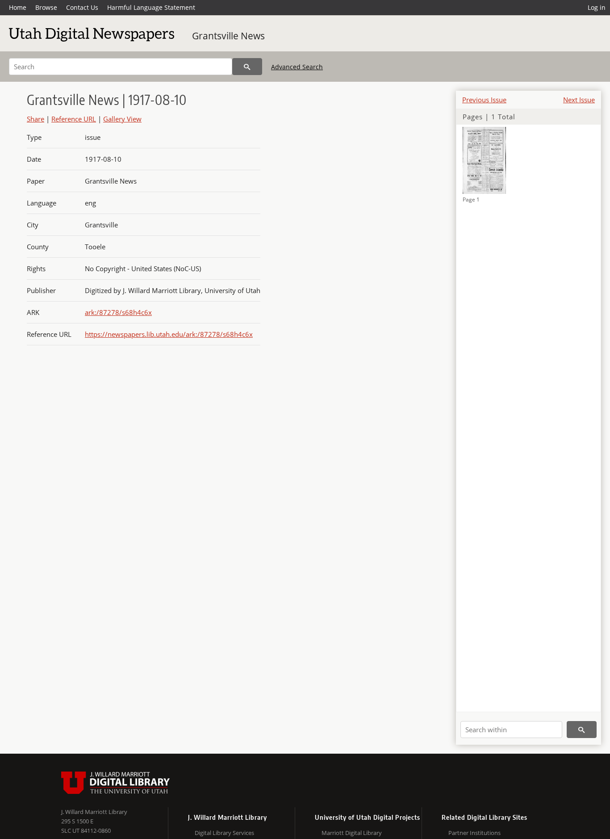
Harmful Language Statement (151, 7)
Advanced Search (297, 67)
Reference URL (73, 118)
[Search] (247, 66)
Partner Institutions (474, 833)
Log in (597, 7)
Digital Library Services (224, 833)
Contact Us (82, 7)
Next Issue (579, 99)
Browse (46, 7)
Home (17, 7)
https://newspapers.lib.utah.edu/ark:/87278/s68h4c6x (169, 334)
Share (35, 118)
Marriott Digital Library (352, 833)
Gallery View (122, 118)
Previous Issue (484, 99)
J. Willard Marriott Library (94, 812)
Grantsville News (228, 35)
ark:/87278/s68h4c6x (118, 312)
